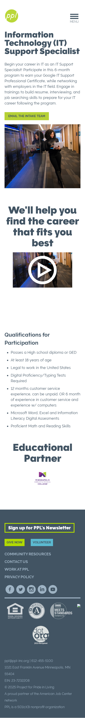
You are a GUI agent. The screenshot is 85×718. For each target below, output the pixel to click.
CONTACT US (16, 561)
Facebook (9, 589)
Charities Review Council (61, 611)
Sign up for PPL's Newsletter (39, 527)
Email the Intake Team (26, 116)
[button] (42, 270)
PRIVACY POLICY (19, 577)
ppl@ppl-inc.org (17, 661)
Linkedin (42, 589)
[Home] (12, 16)
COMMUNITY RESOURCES (28, 554)
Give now (14, 542)
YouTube (52, 589)
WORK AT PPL (17, 569)
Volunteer (42, 542)
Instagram (31, 589)
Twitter (20, 589)
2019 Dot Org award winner (41, 635)
